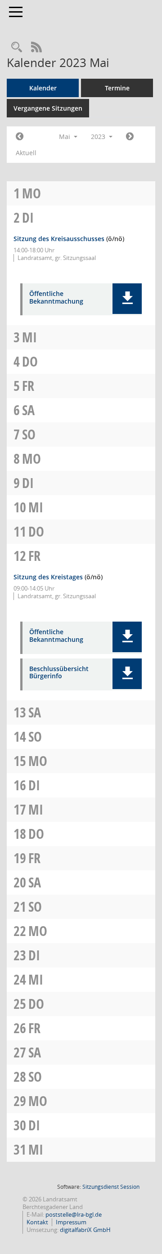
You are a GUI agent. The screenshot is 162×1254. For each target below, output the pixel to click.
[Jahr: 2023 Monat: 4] (19, 137)
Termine (117, 88)
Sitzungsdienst (111, 1187)
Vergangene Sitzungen (48, 108)
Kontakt (37, 1222)
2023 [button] (99, 136)
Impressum (71, 1222)
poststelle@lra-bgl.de (73, 1214)
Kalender (43, 88)
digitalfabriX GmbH (85, 1230)
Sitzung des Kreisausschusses (59, 238)
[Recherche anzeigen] (17, 47)
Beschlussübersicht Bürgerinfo (59, 673)
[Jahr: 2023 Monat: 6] (129, 137)
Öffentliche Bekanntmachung (56, 297)
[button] (127, 298)
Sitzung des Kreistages (48, 577)
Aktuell (26, 152)
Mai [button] (65, 136)
